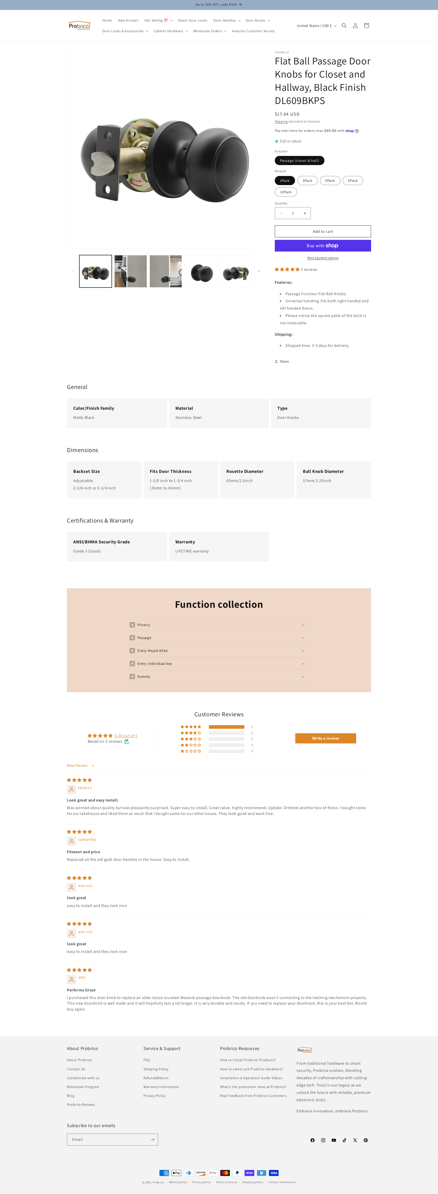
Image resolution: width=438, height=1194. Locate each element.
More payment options (323, 258)
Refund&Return (156, 1078)
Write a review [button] (325, 738)
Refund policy (178, 1182)
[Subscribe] (152, 1140)
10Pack (286, 192)
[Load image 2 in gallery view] (130, 271)
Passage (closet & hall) (299, 160)
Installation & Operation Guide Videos (251, 1078)
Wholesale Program (83, 1086)
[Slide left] (72, 271)
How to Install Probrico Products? (248, 1060)
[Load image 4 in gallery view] (201, 271)
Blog (70, 1095)
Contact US (76, 1069)
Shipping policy (252, 1182)
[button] (158, 20)
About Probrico (79, 1060)
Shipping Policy (156, 1069)
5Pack (330, 180)
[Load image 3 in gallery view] (166, 271)
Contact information (282, 1182)
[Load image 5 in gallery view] (236, 271)
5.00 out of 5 (126, 735)
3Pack (308, 180)
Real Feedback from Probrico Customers (253, 1095)
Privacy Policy (154, 1095)
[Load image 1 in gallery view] (95, 271)
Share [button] (284, 361)
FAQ (146, 1060)
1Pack (285, 180)
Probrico (158, 1182)
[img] (79, 780)
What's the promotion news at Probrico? (253, 1086)
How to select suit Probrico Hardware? (251, 1069)
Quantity (281, 203)
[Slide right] (259, 271)
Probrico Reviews (81, 1104)
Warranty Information (161, 1086)
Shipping (281, 121)
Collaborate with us (83, 1078)
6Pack (353, 180)
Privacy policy (201, 1182)
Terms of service (226, 1182)
